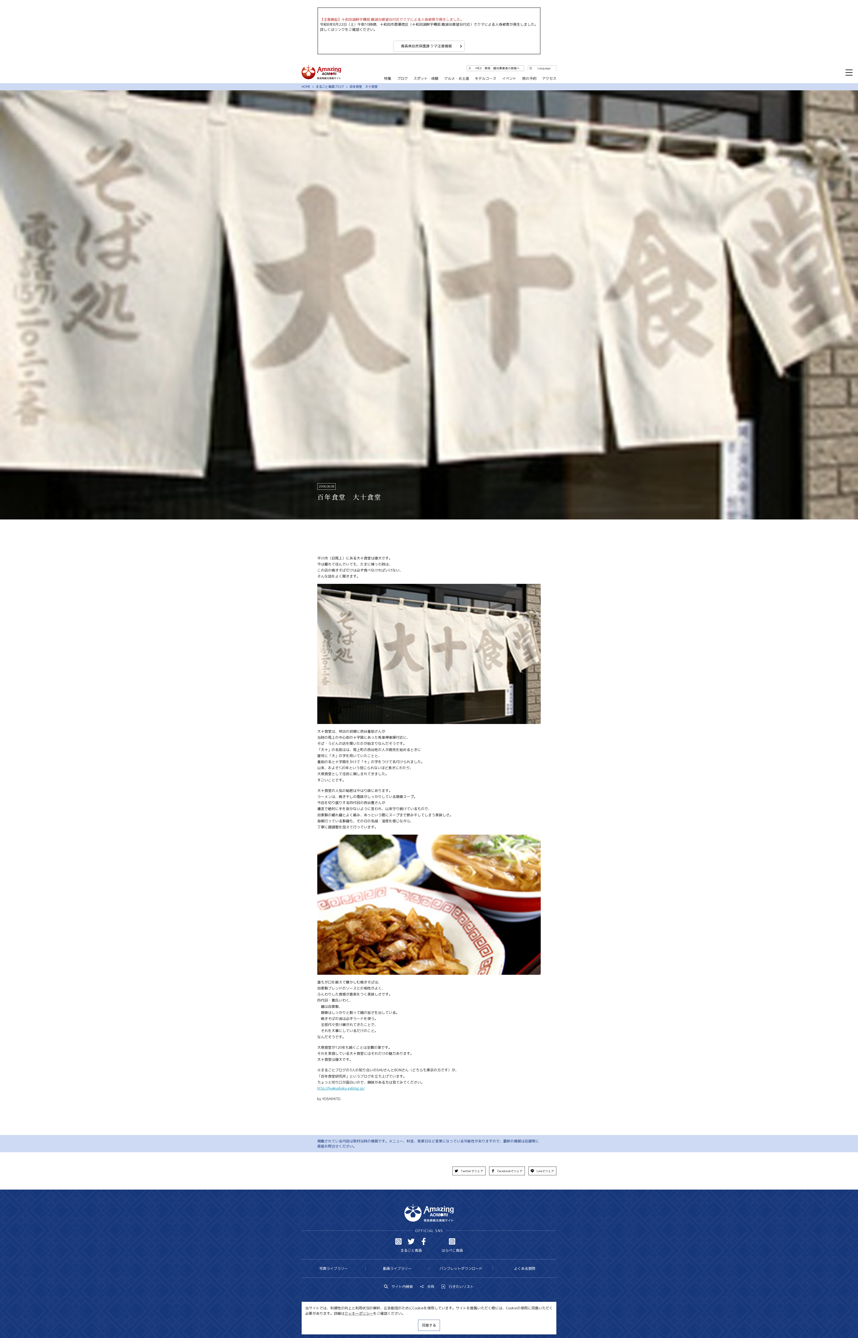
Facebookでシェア (509, 1171)
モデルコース (485, 78)
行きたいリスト (461, 1286)
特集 (387, 78)
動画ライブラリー (397, 1268)
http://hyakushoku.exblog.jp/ (341, 1088)
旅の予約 (529, 78)
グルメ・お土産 (456, 78)
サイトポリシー (445, 1321)
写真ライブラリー (333, 1268)
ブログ (402, 78)
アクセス (549, 78)
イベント (509, 78)
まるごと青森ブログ (330, 87)
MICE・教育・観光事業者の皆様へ (398, 1321)
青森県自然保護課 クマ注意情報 (426, 46)
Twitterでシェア (472, 1171)
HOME (306, 87)
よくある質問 (524, 1268)
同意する (429, 1325)
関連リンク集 (476, 1321)
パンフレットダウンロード (461, 1268)
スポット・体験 (425, 78)
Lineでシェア (545, 1171)
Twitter (411, 1241)
